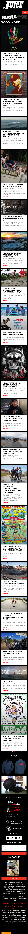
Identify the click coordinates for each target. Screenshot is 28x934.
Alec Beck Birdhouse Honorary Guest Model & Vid (13, 218)
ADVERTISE (16, 905)
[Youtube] (16, 838)
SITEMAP (9, 905)
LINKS (4, 905)
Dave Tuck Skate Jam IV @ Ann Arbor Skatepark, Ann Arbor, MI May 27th (14, 548)
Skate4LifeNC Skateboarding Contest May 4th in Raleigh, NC (13, 290)
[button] (4, 12)
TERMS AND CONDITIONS (11, 906)
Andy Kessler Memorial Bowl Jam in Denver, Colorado (13, 738)
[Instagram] (20, 838)
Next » (21, 752)
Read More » (6, 68)
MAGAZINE (14, 857)
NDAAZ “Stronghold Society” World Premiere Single (12, 385)
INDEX (15, 903)
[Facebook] (8, 838)
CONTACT (10, 903)
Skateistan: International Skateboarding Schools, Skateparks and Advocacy (12, 488)
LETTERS (23, 905)
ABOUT (4, 903)
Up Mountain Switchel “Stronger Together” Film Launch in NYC (13, 418)
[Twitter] (12, 838)
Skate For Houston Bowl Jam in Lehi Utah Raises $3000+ (12, 451)
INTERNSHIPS (22, 903)
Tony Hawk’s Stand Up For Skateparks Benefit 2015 (13, 653)
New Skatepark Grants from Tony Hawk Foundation (13, 255)
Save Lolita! (8, 682)
